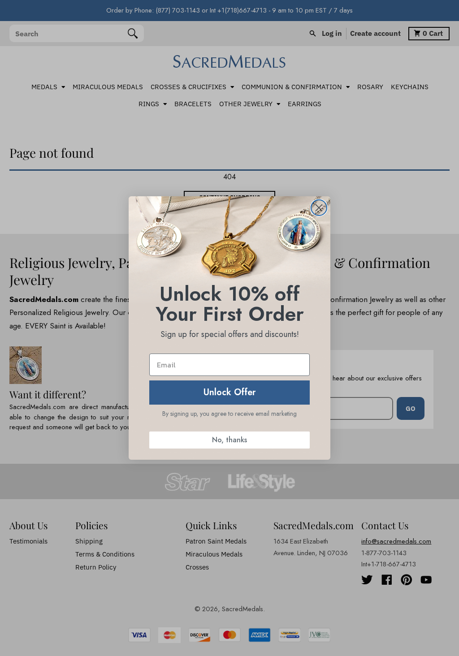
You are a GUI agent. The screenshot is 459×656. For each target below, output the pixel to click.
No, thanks (229, 440)
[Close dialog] (319, 208)
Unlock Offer (230, 392)
